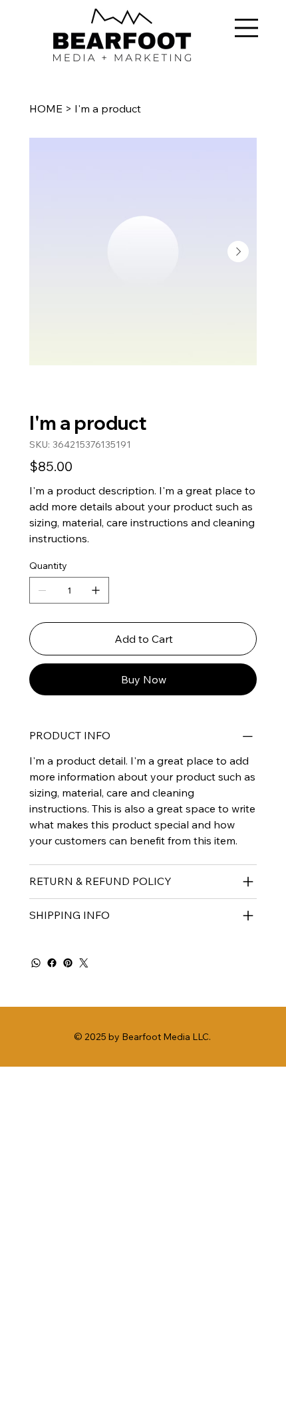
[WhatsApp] (36, 963)
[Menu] (247, 28)
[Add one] (95, 590)
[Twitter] (83, 963)
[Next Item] (238, 251)
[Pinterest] (67, 963)
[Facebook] (52, 963)
